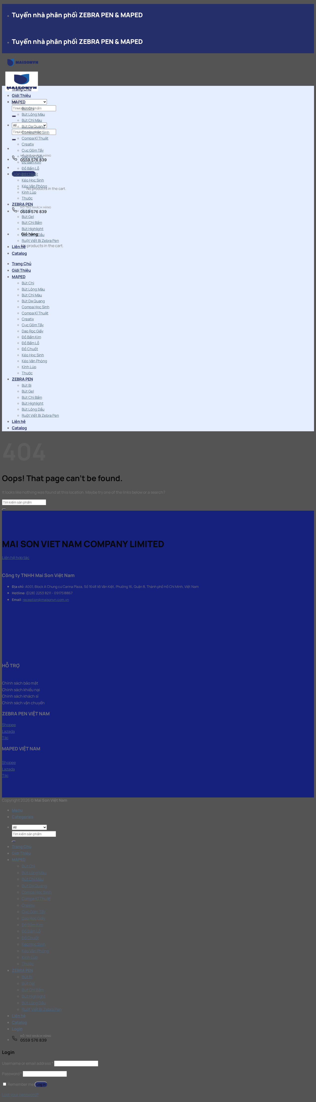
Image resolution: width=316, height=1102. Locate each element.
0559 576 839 (33, 212)
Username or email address (27, 1063)
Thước (27, 198)
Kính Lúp (29, 192)
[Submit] (14, 116)
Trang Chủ (21, 89)
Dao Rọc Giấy (32, 156)
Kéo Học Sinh (33, 180)
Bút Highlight (32, 228)
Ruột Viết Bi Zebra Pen (40, 240)
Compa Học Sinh (35, 132)
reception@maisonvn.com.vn (46, 599)
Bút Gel (28, 216)
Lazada (8, 731)
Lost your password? (20, 1094)
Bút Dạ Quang (33, 126)
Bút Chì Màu (32, 120)
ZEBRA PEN (22, 204)
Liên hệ (19, 246)
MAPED (18, 102)
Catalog (19, 253)
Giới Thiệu (21, 95)
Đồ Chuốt (30, 174)
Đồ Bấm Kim (31, 162)
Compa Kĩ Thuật (35, 138)
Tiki (5, 738)
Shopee (9, 724)
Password (12, 1073)
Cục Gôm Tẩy (33, 150)
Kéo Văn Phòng (34, 185)
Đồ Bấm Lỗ (30, 168)
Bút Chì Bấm (32, 222)
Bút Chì (28, 108)
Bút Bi (26, 210)
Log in (41, 1084)
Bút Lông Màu (33, 114)
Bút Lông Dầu (33, 234)
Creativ (28, 144)
